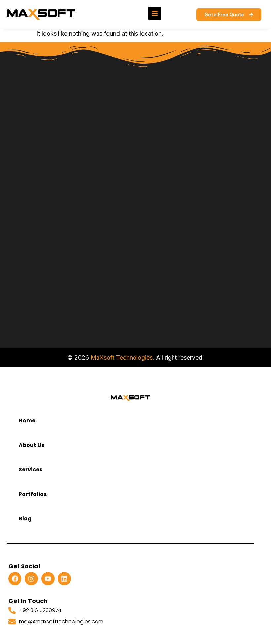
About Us (31, 445)
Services (30, 469)
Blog (25, 518)
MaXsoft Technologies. (122, 357)
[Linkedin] (64, 578)
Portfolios (33, 494)
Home (27, 420)
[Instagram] (31, 578)
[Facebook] (14, 578)
